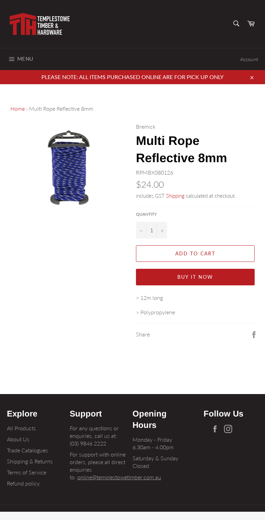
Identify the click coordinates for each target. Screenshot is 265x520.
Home (17, 108)
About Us (18, 439)
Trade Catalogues (27, 450)
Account (249, 59)
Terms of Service (26, 472)
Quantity (146, 214)
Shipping (175, 196)
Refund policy (23, 483)
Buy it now (195, 277)
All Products (21, 428)
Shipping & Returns (30, 461)
